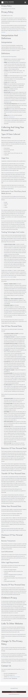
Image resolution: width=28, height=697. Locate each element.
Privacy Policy (14, 691)
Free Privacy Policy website (8, 276)
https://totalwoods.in (10, 116)
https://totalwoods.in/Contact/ (13, 676)
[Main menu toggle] (25, 2)
